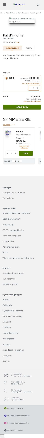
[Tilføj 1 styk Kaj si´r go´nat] (37, 88)
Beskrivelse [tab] (12, 48)
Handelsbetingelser (11, 236)
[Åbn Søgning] (38, 5)
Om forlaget (8, 198)
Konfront (6, 327)
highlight (6, 322)
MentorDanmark (10, 333)
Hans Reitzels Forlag (12, 316)
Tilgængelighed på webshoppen (18, 258)
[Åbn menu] (4, 5)
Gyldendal (7, 305)
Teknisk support (10, 284)
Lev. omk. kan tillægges (30, 83)
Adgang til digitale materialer (16, 213)
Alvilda (5, 299)
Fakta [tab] (29, 48)
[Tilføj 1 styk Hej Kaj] (15, 153)
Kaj (17, 42)
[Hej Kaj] (9, 135)
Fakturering (8, 224)
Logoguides (8, 241)
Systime (6, 361)
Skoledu (6, 344)
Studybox (7, 355)
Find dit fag (10, 13)
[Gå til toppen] (2, 436)
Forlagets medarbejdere (13, 192)
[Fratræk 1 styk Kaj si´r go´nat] (29, 88)
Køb (25, 153)
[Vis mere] (22, 64)
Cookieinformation (11, 219)
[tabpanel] (22, 60)
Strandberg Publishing (13, 350)
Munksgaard (8, 339)
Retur (5, 252)
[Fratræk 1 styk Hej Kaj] (7, 153)
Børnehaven (22, 13)
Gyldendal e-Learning (12, 311)
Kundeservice (8, 279)
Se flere (9, 125)
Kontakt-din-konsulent (13, 273)
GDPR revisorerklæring (13, 230)
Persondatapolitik (10, 247)
